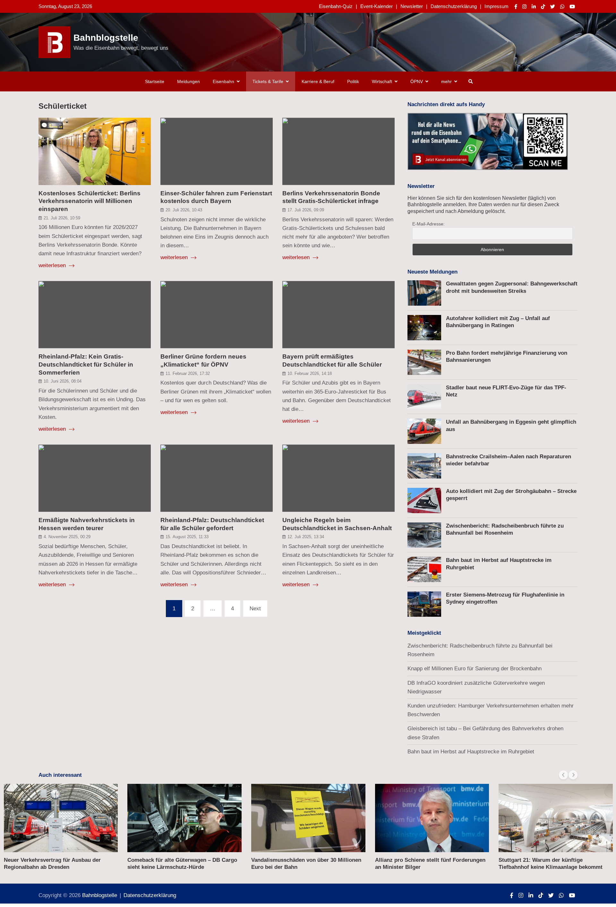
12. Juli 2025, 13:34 (305, 536)
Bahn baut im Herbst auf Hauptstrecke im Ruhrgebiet (470, 752)
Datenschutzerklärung (454, 6)
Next (255, 609)
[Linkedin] (533, 6)
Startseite (154, 81)
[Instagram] (524, 6)
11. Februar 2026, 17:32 (188, 373)
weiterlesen (52, 265)
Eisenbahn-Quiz (336, 6)
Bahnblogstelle (105, 38)
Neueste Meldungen (432, 272)
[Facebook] (516, 6)
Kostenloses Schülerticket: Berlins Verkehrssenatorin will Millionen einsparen (89, 201)
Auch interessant (60, 775)
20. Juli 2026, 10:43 (184, 210)
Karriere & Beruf (318, 81)
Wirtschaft (382, 81)
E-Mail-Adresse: (428, 223)
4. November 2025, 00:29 (67, 536)
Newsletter (411, 6)
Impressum (496, 6)
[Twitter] (553, 6)
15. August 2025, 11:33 (187, 536)
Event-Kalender (376, 6)
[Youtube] (572, 6)
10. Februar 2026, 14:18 (309, 373)
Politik (353, 81)
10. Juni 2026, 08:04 (62, 381)
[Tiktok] (543, 6)
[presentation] (563, 774)
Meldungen (188, 81)
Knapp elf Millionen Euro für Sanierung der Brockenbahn (474, 668)
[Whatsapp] (562, 6)
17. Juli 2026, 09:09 (305, 210)
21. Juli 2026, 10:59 (62, 218)
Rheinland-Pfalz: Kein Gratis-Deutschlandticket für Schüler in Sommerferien (85, 364)
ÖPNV (416, 81)
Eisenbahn (223, 81)
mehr (446, 81)
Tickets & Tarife (267, 81)
